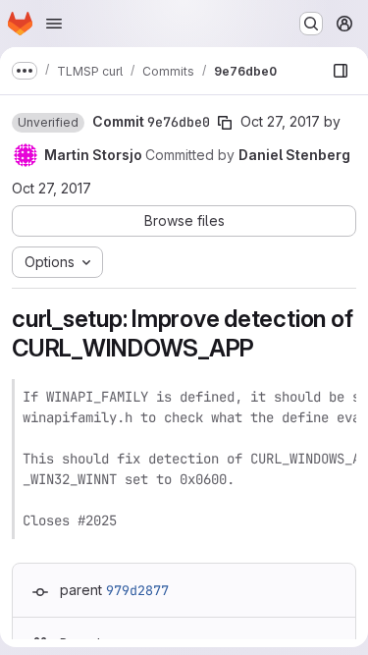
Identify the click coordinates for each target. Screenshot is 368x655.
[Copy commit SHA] (225, 123)
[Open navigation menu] (54, 23)
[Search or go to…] (311, 23)
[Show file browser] (340, 70)
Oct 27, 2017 (280, 121)
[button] (48, 123)
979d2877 (137, 590)
